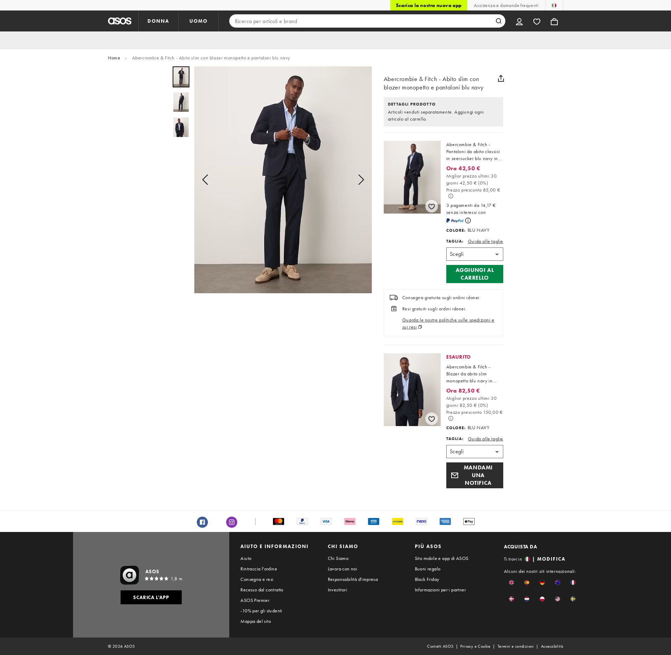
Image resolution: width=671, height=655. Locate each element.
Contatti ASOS (440, 646)
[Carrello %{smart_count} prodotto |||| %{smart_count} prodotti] (554, 20)
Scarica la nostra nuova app (429, 5)
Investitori (337, 589)
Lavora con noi (343, 569)
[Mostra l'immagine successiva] (358, 179)
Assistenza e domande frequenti (506, 5)
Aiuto (245, 558)
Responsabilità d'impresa (353, 579)
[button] (474, 274)
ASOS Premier (254, 600)
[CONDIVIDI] (500, 78)
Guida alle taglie (485, 241)
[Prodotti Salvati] (537, 20)
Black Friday (427, 579)
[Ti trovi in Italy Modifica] (554, 5)
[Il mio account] (519, 20)
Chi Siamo (338, 558)
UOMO (198, 21)
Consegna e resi (256, 579)
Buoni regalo (428, 569)
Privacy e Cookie (475, 646)
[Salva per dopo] (431, 206)
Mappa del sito (255, 621)
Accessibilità (552, 646)
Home (114, 58)
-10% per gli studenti (261, 610)
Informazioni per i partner (440, 589)
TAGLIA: (454, 241)
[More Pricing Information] (450, 196)
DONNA (158, 21)
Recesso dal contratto (261, 589)
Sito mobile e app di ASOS (442, 558)
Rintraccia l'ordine (258, 569)
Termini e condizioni (516, 646)
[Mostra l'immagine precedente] (207, 179)
